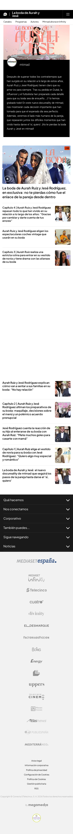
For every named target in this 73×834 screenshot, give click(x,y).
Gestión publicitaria (36, 783)
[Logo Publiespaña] (36, 732)
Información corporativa (36, 765)
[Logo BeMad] (36, 673)
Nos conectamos (15, 509)
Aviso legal (36, 760)
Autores (35, 22)
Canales (7, 22)
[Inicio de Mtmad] (5, 14)
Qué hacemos (13, 500)
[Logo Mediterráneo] (36, 744)
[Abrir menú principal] (68, 14)
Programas (21, 22)
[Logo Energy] (36, 661)
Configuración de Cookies (36, 774)
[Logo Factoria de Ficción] (36, 637)
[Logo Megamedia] (38, 805)
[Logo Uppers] (36, 685)
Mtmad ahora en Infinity (54, 22)
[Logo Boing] (36, 649)
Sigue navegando (16, 537)
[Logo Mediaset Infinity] (36, 578)
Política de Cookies (36, 779)
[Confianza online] (36, 821)
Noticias (9, 546)
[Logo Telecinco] (36, 590)
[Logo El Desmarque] (36, 626)
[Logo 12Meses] (36, 708)
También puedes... (16, 528)
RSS (36, 788)
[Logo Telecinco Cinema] (36, 697)
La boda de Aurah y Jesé (26, 14)
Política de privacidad (36, 770)
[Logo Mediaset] (36, 563)
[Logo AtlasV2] (37, 720)
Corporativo (12, 518)
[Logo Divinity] (36, 614)
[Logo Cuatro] (36, 602)
